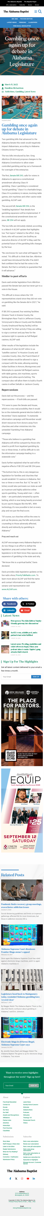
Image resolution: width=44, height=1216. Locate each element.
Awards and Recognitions (11, 1115)
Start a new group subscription (28, 1149)
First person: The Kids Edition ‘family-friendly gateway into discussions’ (26, 622)
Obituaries (26, 1115)
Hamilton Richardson (14, 88)
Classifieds (32, 22)
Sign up (36, 677)
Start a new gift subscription (32, 1146)
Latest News (12, 22)
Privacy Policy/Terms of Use (18, 1202)
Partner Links (7, 1120)
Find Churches (7, 1128)
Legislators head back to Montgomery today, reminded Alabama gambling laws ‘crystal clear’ (20, 997)
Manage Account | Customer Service (32, 1163)
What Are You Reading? (10, 1152)
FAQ (34, 1202)
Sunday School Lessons (30, 1104)
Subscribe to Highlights (30, 1160)
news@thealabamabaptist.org (22, 1208)
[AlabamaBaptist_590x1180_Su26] (22, 810)
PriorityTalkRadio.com (25, 575)
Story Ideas (6, 1141)
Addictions (9, 92)
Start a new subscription (30, 1141)
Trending (22, 22)
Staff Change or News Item (11, 1144)
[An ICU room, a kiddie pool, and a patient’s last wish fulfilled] (5, 635)
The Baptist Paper (30, 1)
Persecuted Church (29, 1120)
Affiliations (6, 1117)
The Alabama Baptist (15, 1)
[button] (40, 11)
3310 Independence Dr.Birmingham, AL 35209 (22, 1194)
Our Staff (5, 1112)
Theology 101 (27, 1117)
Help (29, 1202)
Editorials (26, 1107)
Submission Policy (9, 1159)
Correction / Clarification (10, 1157)
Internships (6, 1125)
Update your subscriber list (31, 1157)
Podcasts (26, 1112)
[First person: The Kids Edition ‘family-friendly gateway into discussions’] (5, 623)
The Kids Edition (26, 19)
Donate (5, 1107)
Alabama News (28, 1110)
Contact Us (6, 1104)
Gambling (19, 92)
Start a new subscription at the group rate (31, 1153)
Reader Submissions (9, 1149)
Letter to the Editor (9, 1146)
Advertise (6, 1123)
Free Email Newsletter (22, 26)
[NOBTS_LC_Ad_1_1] (22, 725)
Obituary (5, 1154)
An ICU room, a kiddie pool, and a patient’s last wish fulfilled (24, 634)
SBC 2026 (15, 19)
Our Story (6, 1110)
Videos (25, 1123)
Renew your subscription (31, 1144)
